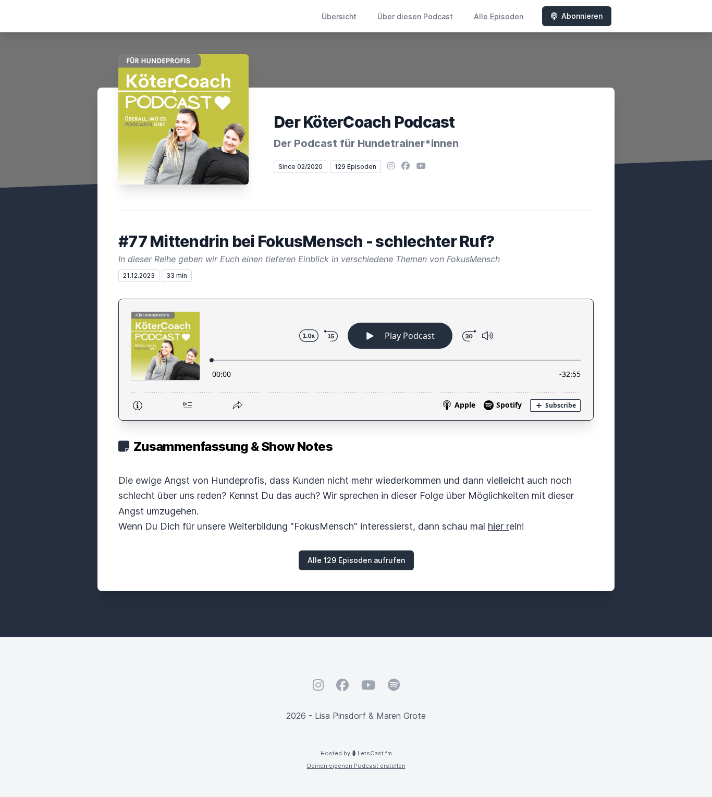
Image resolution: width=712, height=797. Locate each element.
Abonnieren (582, 15)
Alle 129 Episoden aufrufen (356, 560)
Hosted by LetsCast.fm (356, 753)
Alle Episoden (498, 16)
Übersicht (339, 16)
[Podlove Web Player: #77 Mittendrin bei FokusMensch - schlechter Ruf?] (356, 359)
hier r (498, 526)
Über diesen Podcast (415, 16)
